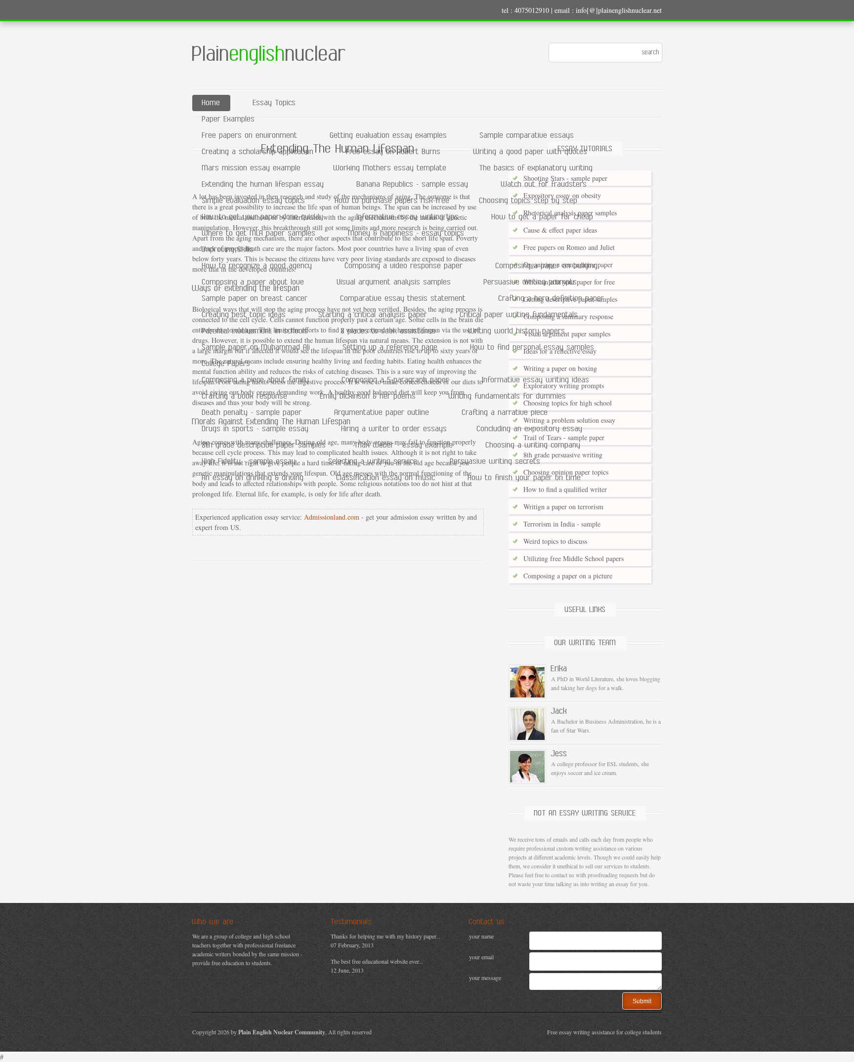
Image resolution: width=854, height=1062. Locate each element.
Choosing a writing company (533, 445)
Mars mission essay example (251, 168)
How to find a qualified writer (565, 489)
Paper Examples (228, 119)
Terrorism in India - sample (561, 524)
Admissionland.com (331, 517)
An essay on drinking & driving (253, 478)
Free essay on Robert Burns (393, 152)
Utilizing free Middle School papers (573, 558)
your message (485, 977)
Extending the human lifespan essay (263, 184)
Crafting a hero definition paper (551, 298)
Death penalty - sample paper (252, 412)
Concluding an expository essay (530, 429)
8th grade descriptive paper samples (264, 445)
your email (481, 957)
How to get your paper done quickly (263, 217)
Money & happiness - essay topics (406, 233)
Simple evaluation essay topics (253, 200)
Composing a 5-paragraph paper (395, 380)
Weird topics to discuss (555, 541)
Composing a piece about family (255, 380)
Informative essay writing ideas (536, 380)
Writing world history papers (517, 331)
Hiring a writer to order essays (394, 429)
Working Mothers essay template (390, 168)
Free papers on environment (250, 135)
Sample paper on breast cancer (255, 298)
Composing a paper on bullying (547, 266)
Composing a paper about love (253, 282)
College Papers (226, 364)
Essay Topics (274, 103)
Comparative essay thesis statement (403, 298)
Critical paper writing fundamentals (519, 315)
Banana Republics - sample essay (413, 184)
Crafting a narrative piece (505, 412)
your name (481, 936)
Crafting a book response (245, 396)
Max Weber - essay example (404, 445)
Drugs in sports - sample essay (255, 429)
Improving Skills (228, 249)
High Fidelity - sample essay (249, 461)
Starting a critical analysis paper (373, 315)
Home (211, 103)
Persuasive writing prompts (530, 282)
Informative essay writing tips (407, 217)
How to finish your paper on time (524, 478)
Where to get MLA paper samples (259, 233)
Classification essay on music (386, 478)
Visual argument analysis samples (394, 282)
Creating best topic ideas (244, 315)
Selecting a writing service (373, 461)
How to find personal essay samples (532, 347)
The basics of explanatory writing (536, 168)
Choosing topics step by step (528, 200)
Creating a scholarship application (258, 152)
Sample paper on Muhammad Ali (256, 347)
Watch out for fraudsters (544, 184)
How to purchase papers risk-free (392, 200)
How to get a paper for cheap (543, 217)
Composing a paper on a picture (567, 575)
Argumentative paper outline (382, 412)
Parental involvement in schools (255, 331)
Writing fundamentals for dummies (507, 396)
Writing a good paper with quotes (530, 152)
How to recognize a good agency (257, 266)
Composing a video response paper (404, 266)
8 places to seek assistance (388, 331)
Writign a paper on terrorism (563, 506)
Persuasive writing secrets (495, 461)
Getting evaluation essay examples (388, 135)
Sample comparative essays (527, 135)
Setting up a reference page (390, 347)
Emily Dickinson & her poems (368, 396)
